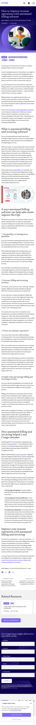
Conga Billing (16, 170)
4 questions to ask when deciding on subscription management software (27, 581)
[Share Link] (13, 572)
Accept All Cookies (16, 714)
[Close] (31, 703)
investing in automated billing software (20, 110)
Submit (7, 681)
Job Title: (4, 664)
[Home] (4, 3)
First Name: (5, 640)
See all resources (11, 620)
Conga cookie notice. (16, 710)
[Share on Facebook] (2, 572)
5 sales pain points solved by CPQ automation (14, 601)
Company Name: (6, 656)
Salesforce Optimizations (18, 57)
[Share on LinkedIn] (9, 572)
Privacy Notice (13, 688)
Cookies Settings (16, 719)
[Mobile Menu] (34, 3)
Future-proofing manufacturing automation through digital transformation (8, 582)
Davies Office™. (13, 444)
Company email (6, 671)
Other (4, 60)
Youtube (34, 701)
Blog (4, 57)
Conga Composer (20, 454)
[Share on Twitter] (6, 572)
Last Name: (5, 648)
